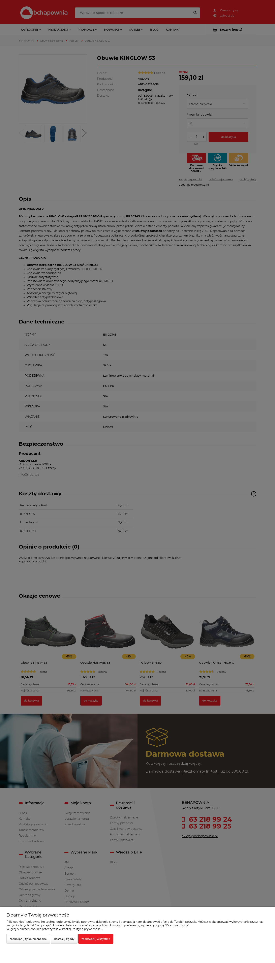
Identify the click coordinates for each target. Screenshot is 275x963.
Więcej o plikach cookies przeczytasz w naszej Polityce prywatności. (54, 929)
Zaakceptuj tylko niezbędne (28, 938)
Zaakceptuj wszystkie (96, 938)
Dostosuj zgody (64, 938)
